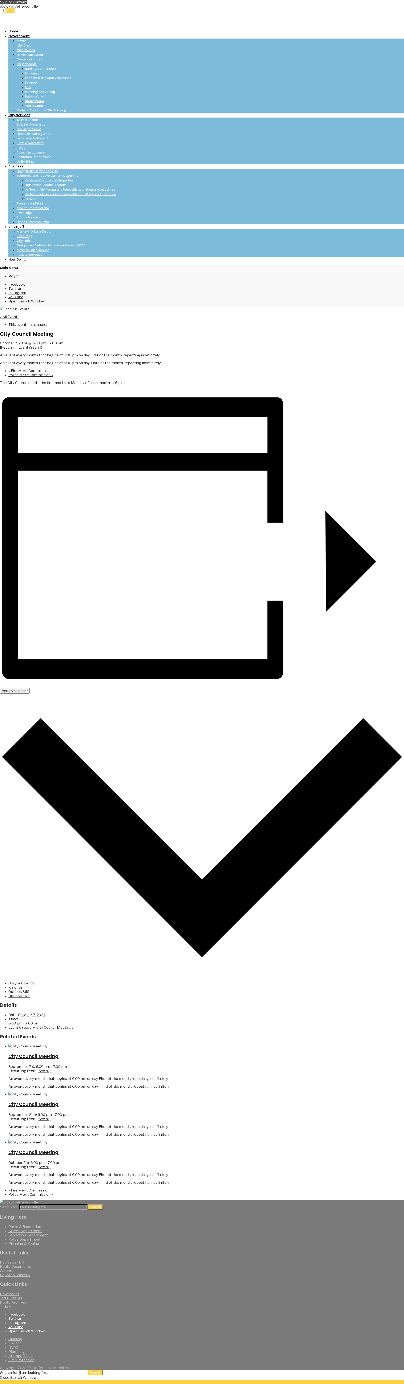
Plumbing (16, 1351)
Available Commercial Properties (49, 180)
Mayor (21, 41)
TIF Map (30, 199)
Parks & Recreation (30, 143)
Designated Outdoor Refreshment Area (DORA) (52, 245)
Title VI (6, 1306)
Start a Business (28, 217)
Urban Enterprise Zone (33, 222)
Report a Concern (15, 1275)
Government (19, 36)
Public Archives (13, 1302)
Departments (27, 64)
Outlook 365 (18, 992)
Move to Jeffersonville (33, 250)
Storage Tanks (20, 1356)
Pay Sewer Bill (12, 1262)
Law (28, 87)
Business (15, 166)
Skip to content (13, 2)
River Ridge (25, 213)
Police (21, 148)
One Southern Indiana (33, 208)
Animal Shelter (27, 120)
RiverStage (24, 236)
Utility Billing (25, 161)
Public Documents (15, 1266)
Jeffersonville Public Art (34, 138)
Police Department (24, 1239)
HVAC (13, 1347)
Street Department (31, 152)
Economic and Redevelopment (48, 78)
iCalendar (16, 987)
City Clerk (24, 45)
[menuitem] (206, 73)
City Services (19, 115)
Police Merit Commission (30, 375)
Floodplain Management (35, 134)
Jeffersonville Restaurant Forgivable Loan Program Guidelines (70, 189)
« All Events (9, 317)
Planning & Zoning (23, 1243)
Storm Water (34, 101)
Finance (31, 82)
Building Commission (40, 69)
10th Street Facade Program (45, 185)
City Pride (24, 241)
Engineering (33, 73)
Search (95, 1207)
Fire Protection (21, 1360)
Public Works (34, 96)
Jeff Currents (11, 1298)
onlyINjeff (16, 227)
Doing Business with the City (37, 171)
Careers (6, 1271)
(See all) (35, 347)
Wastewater (34, 106)
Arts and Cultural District (35, 231)
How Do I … (17, 259)
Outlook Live (19, 996)
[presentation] (27, 1046)
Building (15, 1339)
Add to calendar (15, 691)
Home (13, 31)
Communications (30, 59)
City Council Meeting (33, 1056)
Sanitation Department (34, 157)
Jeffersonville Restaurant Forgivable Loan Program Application (70, 194)
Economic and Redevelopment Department (49, 176)
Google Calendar (22, 983)
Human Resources (30, 55)
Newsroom (9, 1294)
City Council (26, 50)
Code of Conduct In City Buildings (41, 110)
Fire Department (29, 129)
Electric (14, 1343)
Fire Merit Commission (28, 371)
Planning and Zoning (40, 92)
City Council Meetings (54, 1027)
